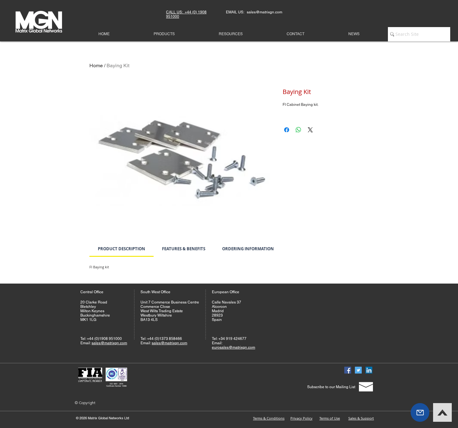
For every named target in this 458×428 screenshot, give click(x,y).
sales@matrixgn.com (109, 343)
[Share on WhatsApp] (298, 130)
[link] (121, 249)
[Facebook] (347, 370)
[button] (420, 412)
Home (96, 65)
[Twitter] (358, 370)
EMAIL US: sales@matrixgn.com (254, 12)
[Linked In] (368, 370)
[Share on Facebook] (286, 130)
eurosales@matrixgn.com (233, 347)
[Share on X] (310, 130)
